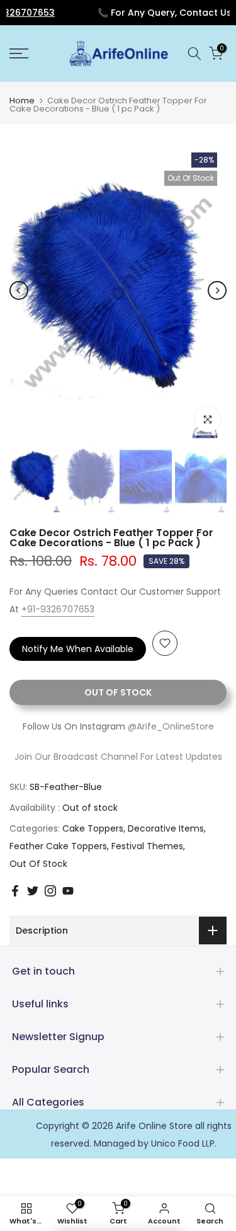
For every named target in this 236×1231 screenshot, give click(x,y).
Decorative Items (166, 828)
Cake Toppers (92, 828)
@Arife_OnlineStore (171, 726)
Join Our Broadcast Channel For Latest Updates (118, 756)
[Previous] (18, 290)
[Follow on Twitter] (32, 890)
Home (22, 100)
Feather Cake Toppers (58, 846)
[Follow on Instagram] (50, 890)
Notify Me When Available (77, 649)
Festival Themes (147, 846)
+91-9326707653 (57, 609)
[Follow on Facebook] (15, 890)
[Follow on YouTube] (68, 890)
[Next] (217, 290)
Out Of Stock (38, 863)
